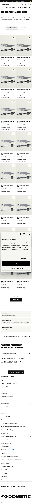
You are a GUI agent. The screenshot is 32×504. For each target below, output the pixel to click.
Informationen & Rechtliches (8, 436)
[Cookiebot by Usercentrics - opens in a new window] (20, 234)
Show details (24, 258)
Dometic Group (9, 463)
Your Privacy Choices (15, 268)
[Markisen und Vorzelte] (3, 27)
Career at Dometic (10, 479)
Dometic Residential (10, 416)
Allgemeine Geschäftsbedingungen (9, 456)
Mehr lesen (26, 19)
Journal (3, 413)
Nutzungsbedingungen (6, 440)
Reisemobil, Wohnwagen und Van (13, 7)
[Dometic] (5, 4)
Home (2, 7)
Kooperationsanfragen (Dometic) (9, 423)
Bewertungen (4, 433)
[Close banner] (29, 234)
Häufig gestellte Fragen (6, 386)
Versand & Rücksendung (7, 396)
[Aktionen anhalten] (2, 1)
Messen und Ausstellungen (7, 430)
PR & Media (8, 473)
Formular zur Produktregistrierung (9, 383)
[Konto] (22, 4)
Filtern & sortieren (8, 33)
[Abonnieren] (29, 353)
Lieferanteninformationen (7, 466)
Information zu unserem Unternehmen (11, 459)
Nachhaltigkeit (4, 470)
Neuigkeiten (9, 476)
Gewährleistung (5, 393)
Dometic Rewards (5, 406)
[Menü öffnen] (30, 4)
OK (16, 263)
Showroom (3, 420)
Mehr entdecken (5, 403)
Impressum (3, 453)
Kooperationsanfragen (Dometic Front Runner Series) (13, 426)
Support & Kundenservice (7, 380)
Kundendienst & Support (7, 376)
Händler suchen (5, 390)
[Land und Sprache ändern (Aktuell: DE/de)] (30, 1)
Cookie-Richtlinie (5, 446)
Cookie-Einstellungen (6, 450)
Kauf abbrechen (5, 400)
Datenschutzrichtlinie (6, 443)
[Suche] (18, 4)
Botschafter (4, 410)
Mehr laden (16, 299)
